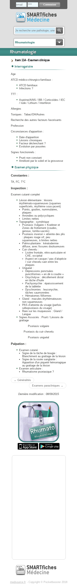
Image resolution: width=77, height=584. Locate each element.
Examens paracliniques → (47, 385)
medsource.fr (18, 582)
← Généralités (22, 380)
